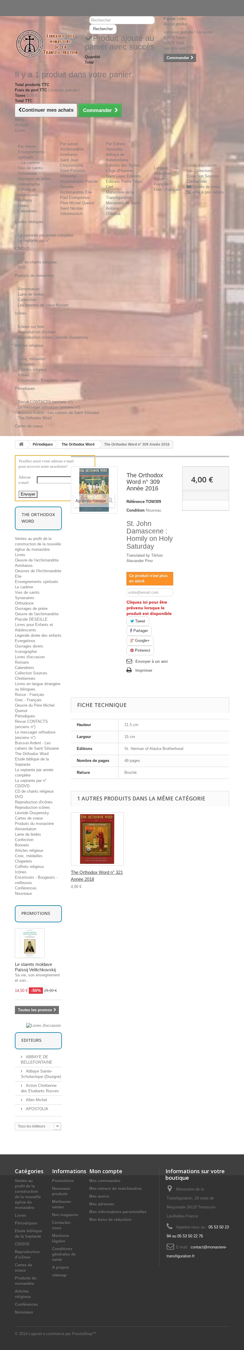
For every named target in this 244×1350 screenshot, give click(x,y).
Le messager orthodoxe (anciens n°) (49, 407)
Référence (135, 501)
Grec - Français (167, 189)
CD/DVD (22, 786)
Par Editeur (115, 144)
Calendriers (27, 211)
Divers (23, 205)
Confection (27, 299)
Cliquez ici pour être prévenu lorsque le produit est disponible (149, 608)
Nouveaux (23, 893)
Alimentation (28, 289)
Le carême (24, 587)
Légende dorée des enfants (38, 635)
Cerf (109, 187)
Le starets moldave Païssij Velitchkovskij (35, 967)
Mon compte (105, 1171)
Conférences (26, 888)
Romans (25, 200)
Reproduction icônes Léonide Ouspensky (53, 337)
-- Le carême (29, 162)
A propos (60, 1267)
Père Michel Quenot (77, 203)
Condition (135, 510)
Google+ (142, 640)
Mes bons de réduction (110, 1219)
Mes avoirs (99, 1196)
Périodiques (43, 444)
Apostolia (114, 149)
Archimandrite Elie (76, 192)
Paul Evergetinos (75, 197)
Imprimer (143, 670)
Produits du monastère (34, 823)
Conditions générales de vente (64, 1254)
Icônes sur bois (31, 326)
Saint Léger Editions (123, 176)
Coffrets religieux (32, 369)
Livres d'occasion (201, 165)
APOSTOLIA (36, 1109)
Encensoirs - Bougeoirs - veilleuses (48, 380)
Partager (140, 630)
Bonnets (22, 845)
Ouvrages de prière (34, 179)
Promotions (35, 913)
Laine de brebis (31, 294)
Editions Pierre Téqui (124, 181)
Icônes (23, 375)
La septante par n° (33, 240)
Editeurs (31, 1040)
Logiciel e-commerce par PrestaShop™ (62, 1333)
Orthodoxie (27, 173)
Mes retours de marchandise (115, 1188)
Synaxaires (24, 598)
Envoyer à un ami (151, 661)
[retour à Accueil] (21, 444)
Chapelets (26, 364)
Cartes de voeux (29, 818)
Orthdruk (113, 213)
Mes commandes (105, 1181)
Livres (20, 555)
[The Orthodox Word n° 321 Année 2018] (97, 839)
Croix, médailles (32, 359)
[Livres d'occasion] (43, 1025)
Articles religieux (29, 850)
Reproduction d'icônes (37, 332)
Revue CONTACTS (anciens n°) (45, 402)
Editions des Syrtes (123, 165)
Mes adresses (101, 1204)
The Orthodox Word (34, 418)
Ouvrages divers (29, 646)
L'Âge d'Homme (119, 170)
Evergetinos (25, 641)
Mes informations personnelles (117, 1212)
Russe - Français (29, 694)
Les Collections (200, 170)
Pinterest (142, 650)
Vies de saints (30, 168)
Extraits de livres (205, 187)
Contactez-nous (28, 8)
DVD (22, 267)
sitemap (59, 1275)
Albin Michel (36, 1100)
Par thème (27, 146)
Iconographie (29, 184)
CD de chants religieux (37, 262)
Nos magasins (65, 1215)
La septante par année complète (45, 235)
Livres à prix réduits (207, 192)
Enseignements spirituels (36, 581)
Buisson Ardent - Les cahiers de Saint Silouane (58, 412)
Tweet (139, 621)
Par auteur (69, 144)
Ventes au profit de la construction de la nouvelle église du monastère (38, 544)
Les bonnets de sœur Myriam (43, 305)
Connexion (24, 2)
